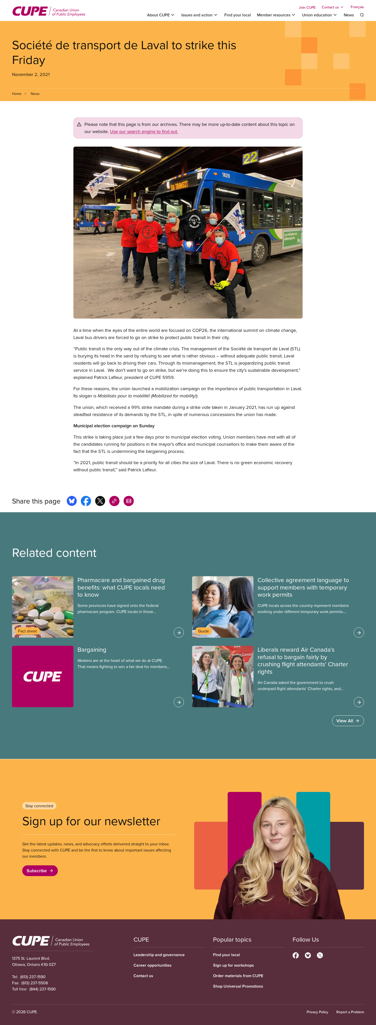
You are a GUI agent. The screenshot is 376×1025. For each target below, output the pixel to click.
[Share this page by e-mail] (129, 502)
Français (357, 7)
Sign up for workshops (233, 965)
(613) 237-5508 (34, 983)
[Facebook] (296, 955)
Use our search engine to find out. (144, 131)
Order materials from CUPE (238, 976)
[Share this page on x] (100, 502)
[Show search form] (362, 15)
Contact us (143, 976)
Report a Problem (350, 1012)
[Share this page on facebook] (86, 502)
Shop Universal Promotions (238, 986)
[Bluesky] (308, 955)
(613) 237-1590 (33, 976)
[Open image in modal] (188, 233)
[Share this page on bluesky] (72, 502)
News (349, 15)
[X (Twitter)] (320, 955)
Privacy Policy (317, 1012)
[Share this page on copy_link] (114, 502)
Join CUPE (307, 7)
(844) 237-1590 (42, 989)
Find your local (237, 15)
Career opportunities (153, 965)
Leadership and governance (159, 955)
